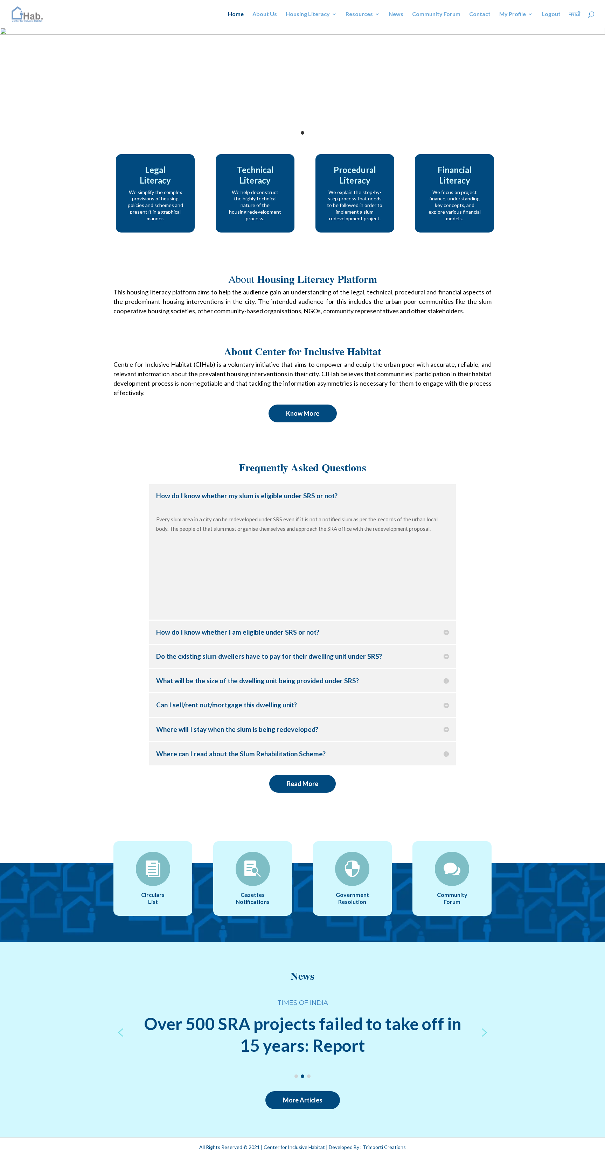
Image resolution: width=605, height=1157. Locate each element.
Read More (302, 783)
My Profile (512, 14)
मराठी (574, 14)
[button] (120, 1032)
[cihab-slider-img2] (302, 33)
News (396, 14)
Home (236, 14)
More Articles (302, 1100)
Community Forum (436, 14)
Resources (359, 14)
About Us (264, 14)
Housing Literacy (308, 14)
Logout (551, 14)
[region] (302, 1032)
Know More (302, 413)
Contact (480, 14)
